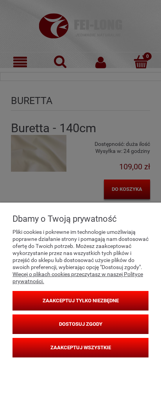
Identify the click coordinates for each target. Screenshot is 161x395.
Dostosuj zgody (80, 324)
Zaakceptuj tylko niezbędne (81, 300)
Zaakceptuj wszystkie (80, 347)
